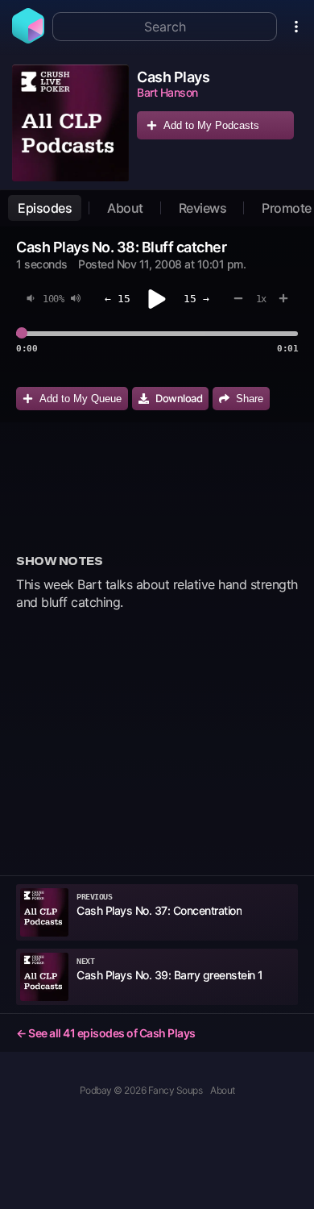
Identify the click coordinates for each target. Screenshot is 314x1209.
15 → (196, 299)
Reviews (203, 208)
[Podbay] (28, 39)
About (125, 208)
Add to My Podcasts (211, 125)
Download (178, 398)
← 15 (117, 299)
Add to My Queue (80, 399)
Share (249, 399)
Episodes (45, 208)
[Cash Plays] (70, 122)
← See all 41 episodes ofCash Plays (106, 1033)
